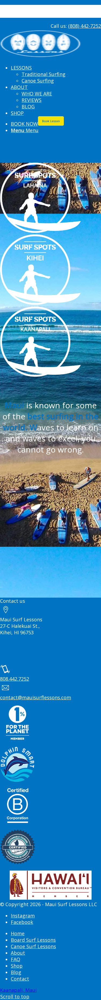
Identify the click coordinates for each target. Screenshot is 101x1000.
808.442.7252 (14, 679)
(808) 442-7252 (84, 26)
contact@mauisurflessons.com (35, 697)
